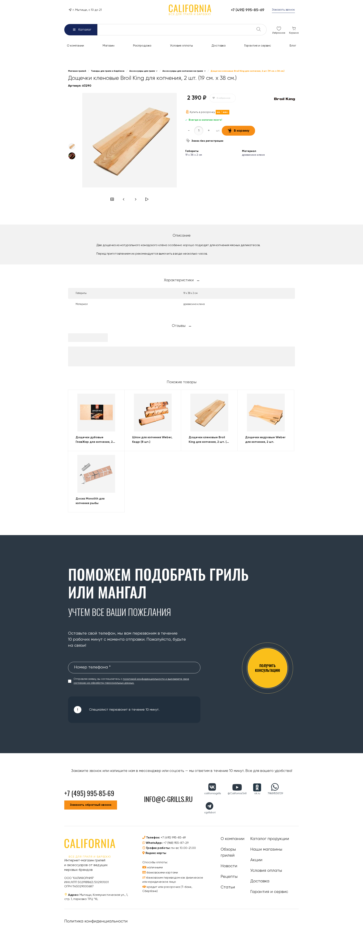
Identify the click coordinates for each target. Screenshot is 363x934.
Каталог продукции (269, 839)
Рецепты (229, 877)
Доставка (259, 881)
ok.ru (257, 793)
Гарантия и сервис (269, 892)
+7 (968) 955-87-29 (175, 843)
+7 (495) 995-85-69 (173, 837)
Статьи (228, 887)
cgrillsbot (210, 812)
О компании (232, 839)
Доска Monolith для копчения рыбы (90, 501)
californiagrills (212, 793)
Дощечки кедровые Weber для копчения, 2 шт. (265, 440)
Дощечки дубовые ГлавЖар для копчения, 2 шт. (94, 440)
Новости (229, 866)
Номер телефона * (92, 667)
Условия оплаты (266, 871)
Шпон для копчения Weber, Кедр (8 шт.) (152, 440)
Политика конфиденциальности (96, 921)
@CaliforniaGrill (237, 793)
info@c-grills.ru (168, 799)
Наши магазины (266, 849)
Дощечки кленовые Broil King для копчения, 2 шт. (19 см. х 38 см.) (209, 440)
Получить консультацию (267, 668)
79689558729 (275, 793)
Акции (256, 860)
